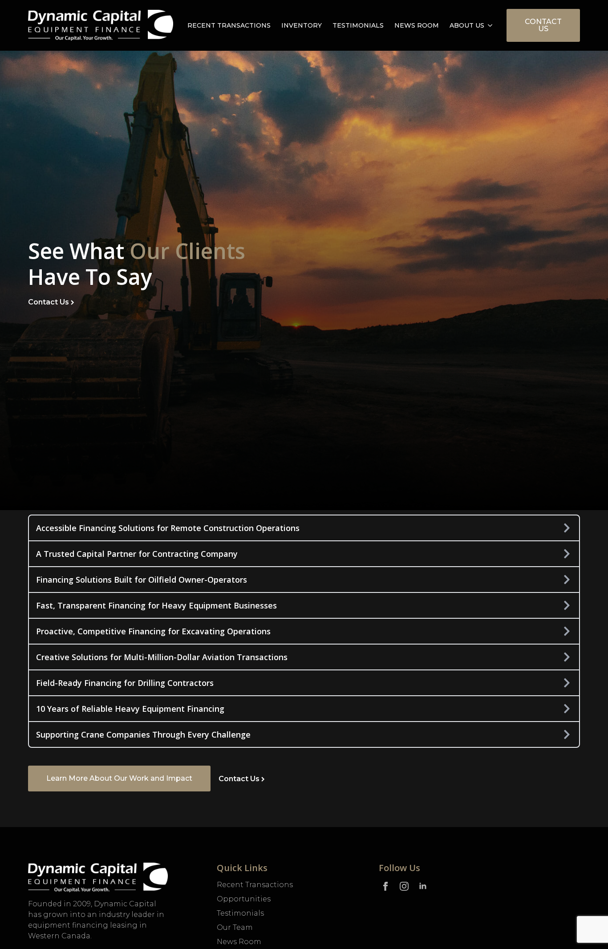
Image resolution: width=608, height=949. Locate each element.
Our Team (235, 927)
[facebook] (385, 886)
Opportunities (244, 899)
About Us (467, 25)
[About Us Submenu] (491, 25)
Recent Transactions (229, 25)
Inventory (301, 25)
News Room (416, 25)
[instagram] (404, 886)
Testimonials (358, 25)
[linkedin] (423, 886)
